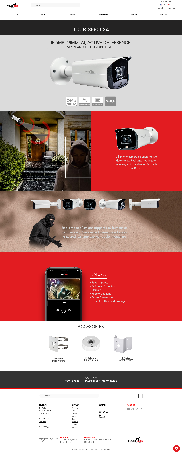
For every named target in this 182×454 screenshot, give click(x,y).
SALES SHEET (92, 381)
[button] (44, 14)
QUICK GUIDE (109, 381)
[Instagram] (136, 409)
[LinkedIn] (141, 409)
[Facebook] (132, 409)
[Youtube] (128, 409)
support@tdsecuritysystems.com (48, 439)
